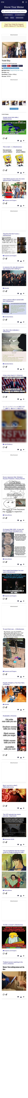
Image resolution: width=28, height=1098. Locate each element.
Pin (9, 65)
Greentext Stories (8, 316)
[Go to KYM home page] (2, 2)
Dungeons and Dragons (10, 200)
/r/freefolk (6, 288)
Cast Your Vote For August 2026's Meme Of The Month (14, 25)
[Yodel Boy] (14, 49)
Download (15, 65)
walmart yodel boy (7, 68)
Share (4, 65)
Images (6, 17)
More (21, 65)
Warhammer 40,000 (9, 839)
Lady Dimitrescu (8, 444)
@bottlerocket (16, 68)
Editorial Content (19, 17)
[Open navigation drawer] (26, 2)
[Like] (21, 141)
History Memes (8, 515)
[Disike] (18, 141)
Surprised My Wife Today (16, 70)
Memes (12, 17)
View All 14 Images (14, 108)
